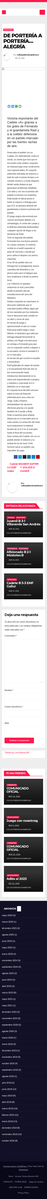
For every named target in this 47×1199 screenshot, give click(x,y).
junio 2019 (7, 1089)
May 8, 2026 (14, 825)
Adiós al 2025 (16, 879)
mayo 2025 (7, 947)
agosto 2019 (8, 1076)
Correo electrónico (14, 707)
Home (10, 1176)
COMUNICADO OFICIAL (18, 790)
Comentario (11, 636)
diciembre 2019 (9, 1050)
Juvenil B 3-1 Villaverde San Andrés (23, 522)
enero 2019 (7, 1121)
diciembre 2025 (9, 928)
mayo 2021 (7, 1005)
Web (7, 723)
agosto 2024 (8, 973)
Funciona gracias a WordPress (15, 1166)
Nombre (9, 690)
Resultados (8, 29)
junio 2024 (7, 980)
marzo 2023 (7, 993)
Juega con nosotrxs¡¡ (22, 821)
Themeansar (23, 1170)
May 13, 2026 (14, 796)
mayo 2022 (7, 999)
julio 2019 (6, 1083)
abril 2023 (6, 986)
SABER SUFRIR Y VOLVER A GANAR (29, 467)
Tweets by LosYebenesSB (17, 752)
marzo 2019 (7, 1108)
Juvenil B (10, 517)
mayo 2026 (7, 915)
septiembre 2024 (10, 967)
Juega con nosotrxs (36, 1182)
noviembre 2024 (9, 960)
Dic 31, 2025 (14, 883)
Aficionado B (12, 548)
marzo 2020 (7, 1038)
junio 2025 (7, 941)
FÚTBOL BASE (21, 1182)
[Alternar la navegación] (42, 12)
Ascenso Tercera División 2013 (27, 1176)
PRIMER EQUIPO (31, 1187)
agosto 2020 (8, 1031)
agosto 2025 (8, 935)
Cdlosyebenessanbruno (28, 55)
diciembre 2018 (9, 1128)
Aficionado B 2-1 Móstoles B (19, 553)
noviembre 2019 (9, 1057)
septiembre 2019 (10, 1070)
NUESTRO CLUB (15, 1187)
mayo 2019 (7, 1096)
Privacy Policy (23, 1193)
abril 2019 (6, 1102)
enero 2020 (7, 1044)
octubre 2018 (8, 1141)
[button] (36, 12)
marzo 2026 (7, 922)
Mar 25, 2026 (14, 854)
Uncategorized (13, 817)
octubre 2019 (8, 1063)
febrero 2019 (8, 1115)
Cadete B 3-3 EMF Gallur (13, 467)
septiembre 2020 (10, 1025)
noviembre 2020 (9, 1018)
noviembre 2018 (9, 1134)
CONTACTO (8, 1182)
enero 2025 (7, 954)
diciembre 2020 (9, 1012)
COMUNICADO (11, 785)
